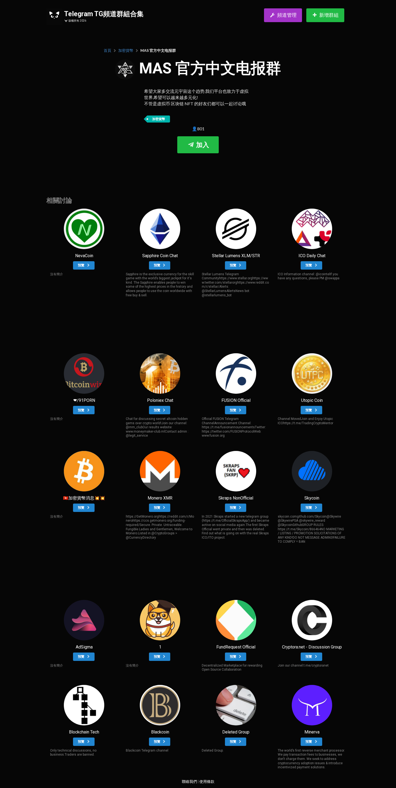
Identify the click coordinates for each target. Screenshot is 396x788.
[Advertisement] (198, 169)
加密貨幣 (125, 50)
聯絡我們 (189, 781)
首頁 (107, 50)
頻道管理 (287, 15)
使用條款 (206, 781)
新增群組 (329, 15)
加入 (201, 145)
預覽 (81, 265)
